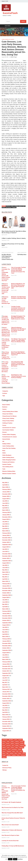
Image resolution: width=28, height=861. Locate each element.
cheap (8, 741)
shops (13, 751)
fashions (17, 743)
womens (14, 207)
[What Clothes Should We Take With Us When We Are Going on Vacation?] (14, 222)
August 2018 (5, 652)
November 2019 (6, 618)
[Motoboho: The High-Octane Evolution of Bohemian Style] (6, 296)
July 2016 (4, 705)
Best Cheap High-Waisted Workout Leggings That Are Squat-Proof (18, 353)
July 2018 (4, 654)
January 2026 (5, 491)
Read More (20, 859)
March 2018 (5, 659)
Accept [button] (10, 859)
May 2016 (4, 710)
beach (15, 739)
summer (11, 753)
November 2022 (6, 556)
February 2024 (6, 533)
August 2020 (5, 597)
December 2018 (6, 643)
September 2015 (6, 728)
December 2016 (6, 694)
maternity (4, 749)
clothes (12, 741)
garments (8, 745)
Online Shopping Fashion (9, 459)
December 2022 (6, 553)
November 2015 (6, 723)
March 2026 (5, 487)
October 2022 (5, 558)
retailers (19, 749)
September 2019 (6, 622)
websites (9, 755)
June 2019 (5, 629)
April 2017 (5, 684)
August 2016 (5, 703)
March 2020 (5, 609)
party (23, 206)
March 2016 (5, 714)
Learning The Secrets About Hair (10, 840)
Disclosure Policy (6, 767)
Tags (3, 395)
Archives (4, 393)
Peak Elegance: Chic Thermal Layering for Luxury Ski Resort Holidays (18, 376)
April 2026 (5, 484)
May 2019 (4, 632)
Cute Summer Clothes (8, 429)
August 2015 (5, 730)
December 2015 (6, 721)
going (12, 206)
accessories (4, 739)
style (7, 753)
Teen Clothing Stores (7, 466)
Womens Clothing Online (8, 471)
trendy (23, 753)
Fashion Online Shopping (9, 434)
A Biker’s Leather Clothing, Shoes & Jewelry (14, 238)
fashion (12, 743)
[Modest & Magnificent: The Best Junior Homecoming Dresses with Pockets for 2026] (6, 283)
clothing (17, 741)
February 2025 (6, 512)
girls (13, 745)
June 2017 (5, 680)
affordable (11, 739)
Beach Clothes (6, 404)
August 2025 (5, 498)
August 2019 (5, 625)
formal (3, 745)
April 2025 (5, 507)
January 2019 (5, 641)
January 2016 (5, 719)
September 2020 (6, 595)
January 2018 (5, 664)
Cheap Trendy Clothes (8, 420)
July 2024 (4, 521)
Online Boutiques (6, 455)
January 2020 (5, 613)
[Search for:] (16, 21)
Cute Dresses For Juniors (9, 427)
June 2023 (5, 551)
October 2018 (5, 648)
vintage (3, 755)
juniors (16, 206)
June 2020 (5, 602)
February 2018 (6, 661)
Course (4, 425)
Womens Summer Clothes (9, 473)
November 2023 (6, 540)
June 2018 (5, 657)
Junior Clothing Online (8, 446)
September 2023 (6, 544)
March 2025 (5, 510)
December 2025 (6, 494)
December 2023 (6, 537)
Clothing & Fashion (7, 423)
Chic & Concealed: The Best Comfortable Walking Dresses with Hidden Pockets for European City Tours (18, 270)
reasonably (9, 207)
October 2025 (5, 496)
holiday (16, 745)
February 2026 (6, 489)
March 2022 (5, 572)
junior (8, 747)
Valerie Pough (14, 57)
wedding (14, 755)
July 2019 (4, 627)
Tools (3, 469)
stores (3, 753)
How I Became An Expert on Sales (10, 835)
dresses (8, 206)
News (3, 450)
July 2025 (4, 501)
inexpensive (22, 745)
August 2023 (5, 546)
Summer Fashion (6, 464)
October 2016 (5, 698)
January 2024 (5, 535)
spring (21, 751)
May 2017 (4, 682)
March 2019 (5, 636)
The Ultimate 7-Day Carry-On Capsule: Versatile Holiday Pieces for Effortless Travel (18, 340)
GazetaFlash (10, 13)
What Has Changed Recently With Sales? (12, 812)
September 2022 (6, 560)
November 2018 (6, 645)
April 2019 (5, 634)
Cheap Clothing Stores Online (10, 411)
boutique (20, 739)
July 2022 (4, 565)
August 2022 (5, 563)
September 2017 (6, 673)
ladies (16, 747)
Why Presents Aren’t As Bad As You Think (12, 807)
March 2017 (5, 687)
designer (22, 741)
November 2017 (6, 668)
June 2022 (5, 567)
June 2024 (5, 524)
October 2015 (5, 726)
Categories (5, 391)
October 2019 (5, 620)
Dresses (4, 432)
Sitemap (4, 770)
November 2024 (6, 517)
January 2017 (5, 691)
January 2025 (5, 514)
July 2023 (4, 549)
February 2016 (6, 717)
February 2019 (6, 638)
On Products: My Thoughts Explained (11, 802)
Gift (3, 441)
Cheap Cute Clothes (7, 413)
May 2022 (4, 569)
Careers (4, 409)
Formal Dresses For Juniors (8, 39)
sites (17, 751)
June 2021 (5, 574)
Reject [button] (15, 859)
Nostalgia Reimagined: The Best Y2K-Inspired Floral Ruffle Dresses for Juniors (18, 318)
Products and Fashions (8, 462)
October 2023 (5, 542)
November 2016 (6, 696)
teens (16, 753)
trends (19, 753)
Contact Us (5, 765)
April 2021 (5, 579)
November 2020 (6, 590)
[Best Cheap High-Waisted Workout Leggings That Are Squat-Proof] (6, 352)
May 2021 (4, 576)
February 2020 (6, 611)
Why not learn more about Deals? (10, 824)
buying (3, 741)
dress (3, 743)
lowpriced (21, 747)
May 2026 (4, 482)
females (22, 743)
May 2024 (4, 526)
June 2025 (5, 503)
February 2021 (6, 583)
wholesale (23, 755)
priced (3, 207)
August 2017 (5, 675)
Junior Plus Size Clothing (8, 448)
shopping (9, 751)
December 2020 (6, 588)
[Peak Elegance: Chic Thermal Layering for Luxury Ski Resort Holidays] (6, 375)
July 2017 (4, 677)
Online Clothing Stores (8, 457)
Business (4, 407)
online (20, 206)
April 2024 (5, 528)
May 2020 (4, 604)
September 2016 (6, 700)
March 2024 (5, 530)
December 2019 (6, 615)
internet (4, 747)
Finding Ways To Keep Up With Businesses (13, 845)
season (3, 751)
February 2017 (6, 689)
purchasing (14, 749)
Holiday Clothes (6, 443)
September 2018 (6, 650)
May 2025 (4, 505)
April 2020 (5, 606)
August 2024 (5, 519)
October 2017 (5, 671)
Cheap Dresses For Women (9, 416)
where (18, 755)
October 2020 (5, 592)
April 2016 (5, 712)
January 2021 (5, 586)
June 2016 (5, 707)
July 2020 (4, 599)
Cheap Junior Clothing (8, 418)
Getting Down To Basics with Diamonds (12, 830)
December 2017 (6, 666)
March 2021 (5, 581)
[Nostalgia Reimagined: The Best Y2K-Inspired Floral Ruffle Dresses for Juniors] (6, 316)
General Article (6, 439)
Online (4, 452)
